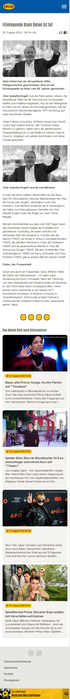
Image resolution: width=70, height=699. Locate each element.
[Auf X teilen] (31, 317)
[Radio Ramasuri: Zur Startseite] (31, 6)
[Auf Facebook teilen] (23, 317)
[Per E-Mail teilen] (46, 317)
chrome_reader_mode (65, 32)
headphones (61, 32)
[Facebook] (31, 653)
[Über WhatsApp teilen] (39, 317)
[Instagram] (39, 653)
